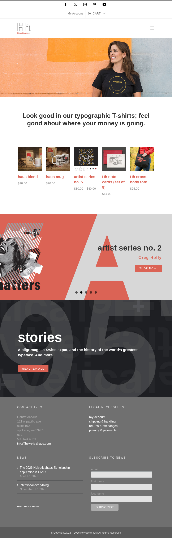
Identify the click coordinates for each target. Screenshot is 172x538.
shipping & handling (102, 421)
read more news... (29, 506)
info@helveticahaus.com (34, 443)
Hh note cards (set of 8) (113, 182)
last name (97, 493)
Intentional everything (34, 485)
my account (97, 417)
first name (97, 481)
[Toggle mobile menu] (152, 28)
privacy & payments (103, 430)
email (94, 469)
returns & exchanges (103, 426)
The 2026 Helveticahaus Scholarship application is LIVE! (45, 470)
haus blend (28, 177)
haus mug (55, 177)
